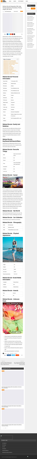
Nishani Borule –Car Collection (9, 67)
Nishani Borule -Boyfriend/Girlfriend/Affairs (11, 63)
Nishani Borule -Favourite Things (9, 64)
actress (5, 353)
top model (16, 353)
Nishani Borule (11, 353)
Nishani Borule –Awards (8, 72)
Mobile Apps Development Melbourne (7, 452)
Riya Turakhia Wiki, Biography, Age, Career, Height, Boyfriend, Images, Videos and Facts (19, 363)
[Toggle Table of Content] (17, 59)
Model (27, 1)
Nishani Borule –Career (8, 65)
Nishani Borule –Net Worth (8, 66)
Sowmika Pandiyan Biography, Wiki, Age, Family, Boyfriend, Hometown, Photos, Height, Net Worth (6, 363)
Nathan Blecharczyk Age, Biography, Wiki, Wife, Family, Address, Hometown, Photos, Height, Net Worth (31, 38)
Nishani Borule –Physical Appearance (10, 70)
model (8, 353)
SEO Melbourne (4, 443)
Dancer (14, 1)
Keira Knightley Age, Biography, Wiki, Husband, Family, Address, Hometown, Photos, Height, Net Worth (31, 31)
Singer (10, 1)
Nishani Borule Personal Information (10, 60)
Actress (22, 11)
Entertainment (21, 1)
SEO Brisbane (4, 448)
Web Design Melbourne (5, 450)
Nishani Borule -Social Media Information (11, 71)
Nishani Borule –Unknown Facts (9, 73)
